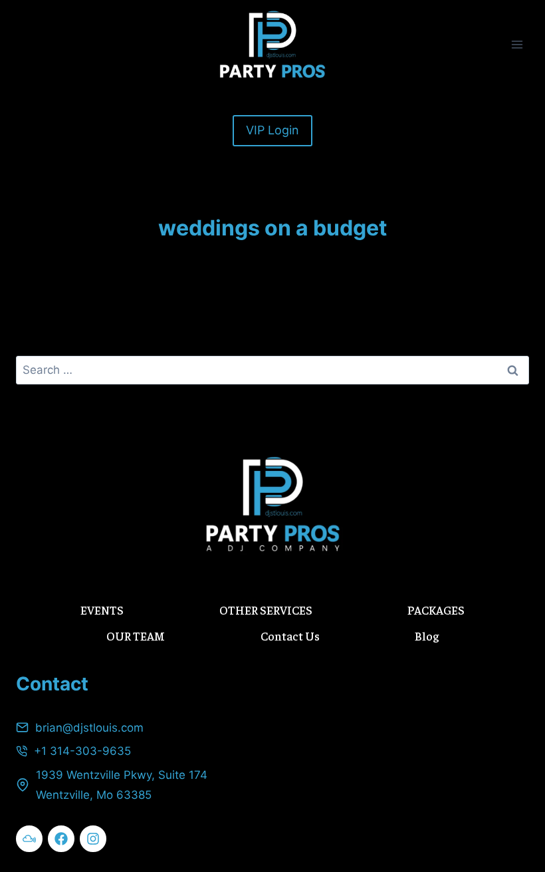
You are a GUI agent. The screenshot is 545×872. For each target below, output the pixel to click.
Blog (427, 635)
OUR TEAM (135, 635)
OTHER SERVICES (265, 609)
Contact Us (290, 635)
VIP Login (272, 130)
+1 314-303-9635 (82, 751)
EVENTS (102, 609)
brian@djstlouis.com (89, 727)
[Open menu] (516, 44)
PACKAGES (436, 609)
